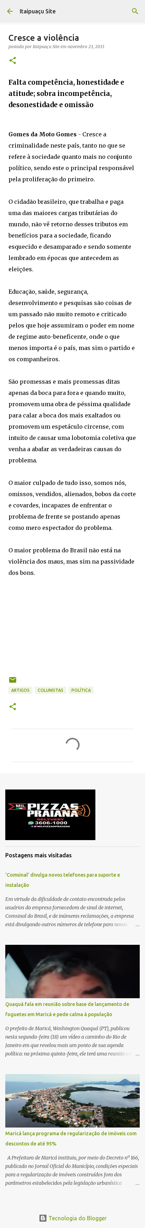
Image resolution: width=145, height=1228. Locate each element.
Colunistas (50, 690)
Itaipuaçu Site (38, 11)
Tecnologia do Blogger (77, 1218)
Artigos (20, 690)
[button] (12, 61)
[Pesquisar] (135, 11)
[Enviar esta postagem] (12, 682)
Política (81, 690)
